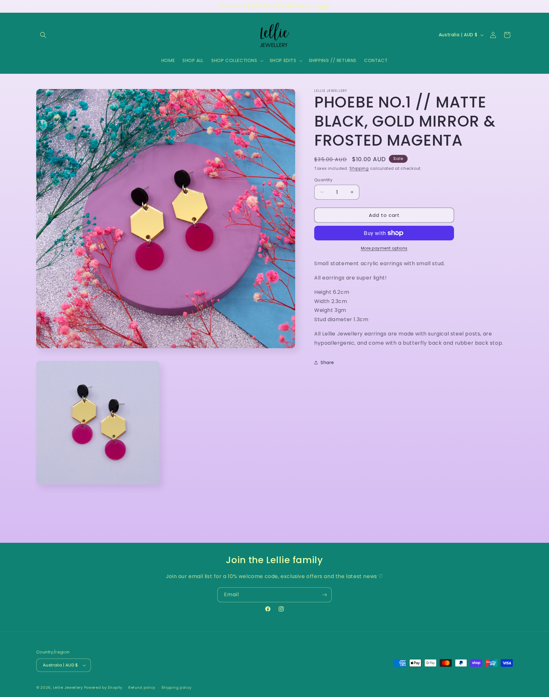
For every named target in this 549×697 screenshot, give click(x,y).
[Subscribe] (324, 594)
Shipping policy (176, 687)
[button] (43, 35)
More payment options (384, 248)
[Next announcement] (511, 6)
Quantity (323, 179)
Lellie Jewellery (68, 687)
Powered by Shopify (103, 687)
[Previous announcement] (38, 6)
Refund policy (141, 687)
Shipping (359, 168)
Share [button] (327, 362)
